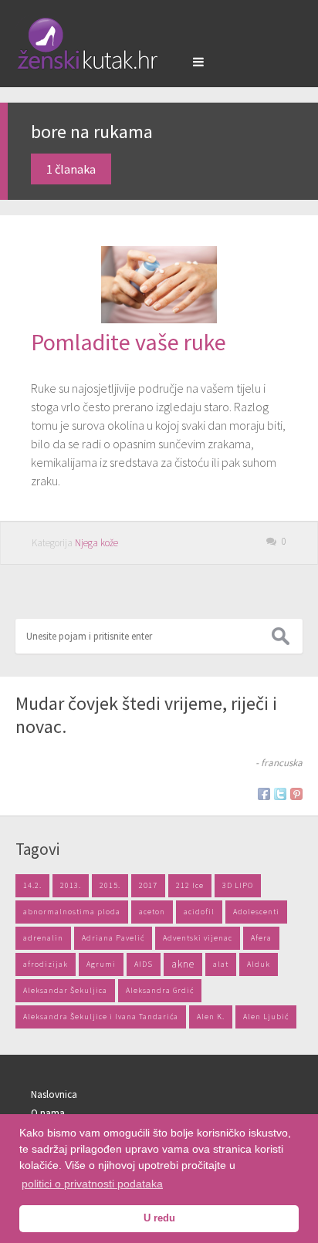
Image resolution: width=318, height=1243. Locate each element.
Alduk (258, 964)
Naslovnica (54, 1094)
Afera (261, 938)
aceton (152, 912)
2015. (110, 885)
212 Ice (190, 885)
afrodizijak (45, 964)
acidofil (199, 912)
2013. (70, 885)
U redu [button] (159, 1218)
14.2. (32, 885)
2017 (148, 885)
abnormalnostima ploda (71, 912)
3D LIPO (237, 885)
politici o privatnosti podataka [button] (92, 1183)
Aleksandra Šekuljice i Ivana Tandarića (100, 1017)
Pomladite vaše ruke (128, 341)
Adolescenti (256, 912)
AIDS (143, 964)
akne (183, 964)
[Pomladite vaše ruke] (159, 318)
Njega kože (96, 542)
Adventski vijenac (197, 938)
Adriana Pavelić (113, 938)
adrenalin (43, 938)
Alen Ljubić (266, 1017)
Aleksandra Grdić (160, 990)
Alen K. (211, 1017)
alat (220, 964)
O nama (48, 1113)
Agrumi (101, 964)
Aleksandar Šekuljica (65, 990)
